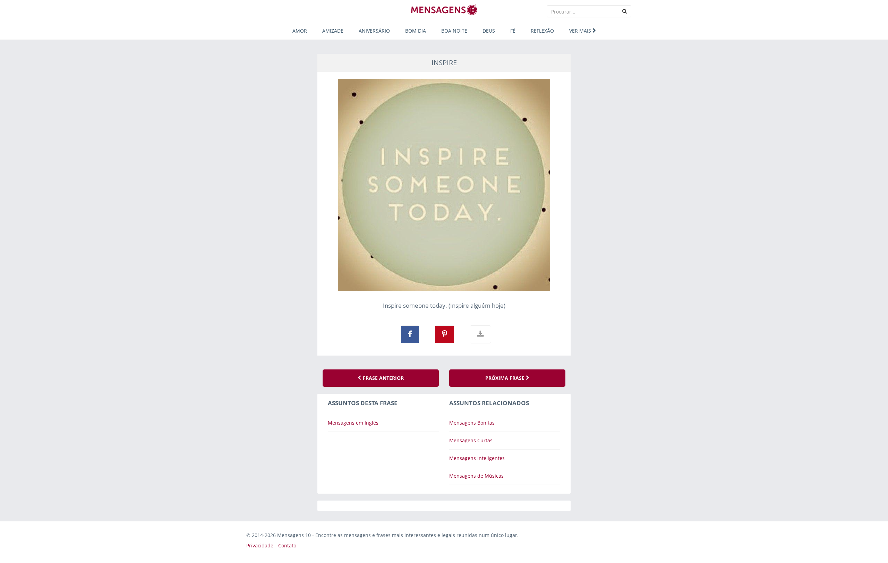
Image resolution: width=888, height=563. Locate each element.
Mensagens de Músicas (476, 475)
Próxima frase (505, 378)
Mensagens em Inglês (353, 422)
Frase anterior (382, 378)
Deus (489, 30)
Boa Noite (454, 30)
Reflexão (542, 30)
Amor (299, 30)
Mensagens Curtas (471, 440)
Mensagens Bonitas (472, 422)
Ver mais (580, 30)
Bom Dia (415, 30)
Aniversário (374, 30)
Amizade (332, 30)
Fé (512, 30)
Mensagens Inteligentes (477, 458)
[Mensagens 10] (444, 9)
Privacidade (259, 545)
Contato (287, 545)
